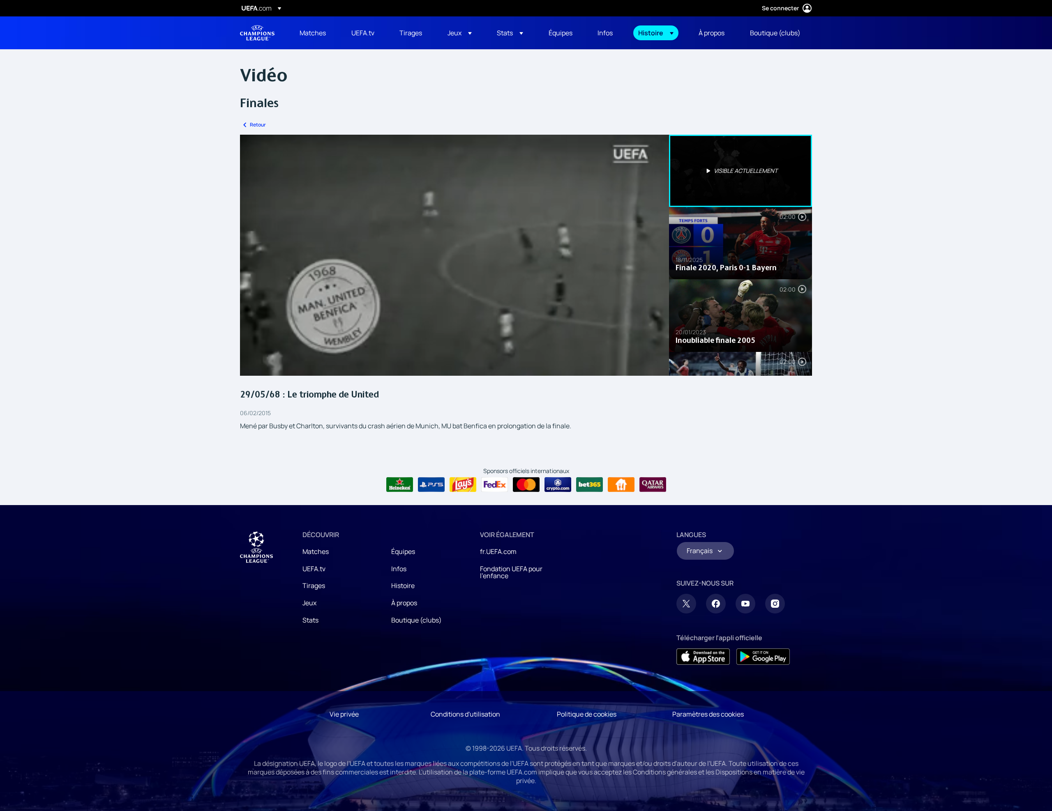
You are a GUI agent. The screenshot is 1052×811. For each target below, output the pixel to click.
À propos (404, 602)
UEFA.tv (313, 568)
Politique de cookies (586, 714)
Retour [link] (258, 124)
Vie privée (344, 714)
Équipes (403, 551)
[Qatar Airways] (652, 484)
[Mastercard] (526, 484)
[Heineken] (399, 484)
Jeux (309, 602)
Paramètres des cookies (708, 714)
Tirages (313, 585)
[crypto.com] (557, 484)
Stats (310, 620)
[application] (454, 255)
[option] (740, 171)
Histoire (403, 585)
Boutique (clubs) (416, 620)
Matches (315, 551)
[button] (459, 33)
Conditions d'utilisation (465, 714)
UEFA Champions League (257, 33)
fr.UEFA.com (498, 551)
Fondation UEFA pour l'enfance (511, 572)
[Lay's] (463, 484)
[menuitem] (315, 33)
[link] (312, 33)
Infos (398, 568)
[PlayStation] (431, 484)
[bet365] (589, 484)
